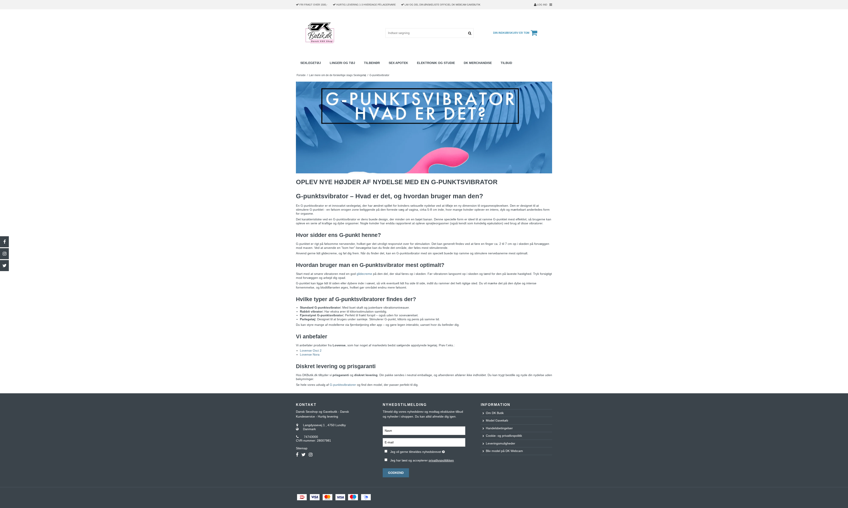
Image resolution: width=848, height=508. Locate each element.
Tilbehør (372, 63)
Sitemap (301, 448)
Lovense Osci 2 (311, 350)
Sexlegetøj (310, 63)
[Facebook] (4, 241)
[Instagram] (4, 253)
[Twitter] (4, 265)
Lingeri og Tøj (342, 63)
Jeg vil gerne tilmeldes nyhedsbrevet (427, 451)
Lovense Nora (310, 354)
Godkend (396, 472)
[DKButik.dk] (321, 33)
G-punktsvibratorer (343, 384)
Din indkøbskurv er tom (511, 32)
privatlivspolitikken (441, 460)
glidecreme (364, 274)
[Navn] (424, 430)
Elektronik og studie (436, 63)
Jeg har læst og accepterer (422, 460)
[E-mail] (424, 442)
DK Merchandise (478, 63)
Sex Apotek (398, 63)
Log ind (541, 4)
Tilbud (506, 63)
